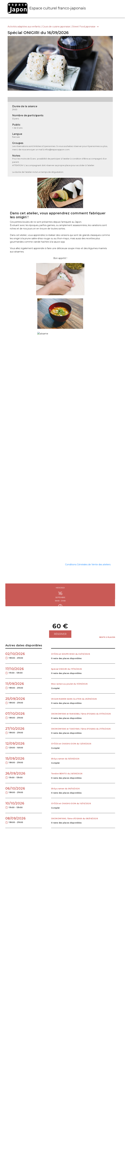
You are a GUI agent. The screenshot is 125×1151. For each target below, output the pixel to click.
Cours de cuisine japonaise (56, 26)
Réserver (60, 634)
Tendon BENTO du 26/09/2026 (66, 774)
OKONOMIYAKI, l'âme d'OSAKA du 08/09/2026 (74, 819)
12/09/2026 (15, 745)
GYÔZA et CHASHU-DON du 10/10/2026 (71, 803)
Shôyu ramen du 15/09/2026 (65, 759)
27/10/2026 (14, 730)
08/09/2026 (15, 820)
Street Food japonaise (83, 26)
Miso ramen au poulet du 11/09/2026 (69, 684)
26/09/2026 (15, 775)
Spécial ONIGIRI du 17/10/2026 (66, 669)
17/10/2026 (14, 670)
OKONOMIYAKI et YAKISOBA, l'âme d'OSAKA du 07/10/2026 (81, 714)
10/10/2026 (14, 805)
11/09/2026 (14, 685)
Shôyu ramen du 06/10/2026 (65, 789)
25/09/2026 (15, 700)
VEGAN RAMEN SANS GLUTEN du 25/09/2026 (74, 699)
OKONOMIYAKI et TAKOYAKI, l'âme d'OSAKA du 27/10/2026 (81, 729)
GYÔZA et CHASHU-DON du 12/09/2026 (71, 744)
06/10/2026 (15, 790)
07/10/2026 (15, 715)
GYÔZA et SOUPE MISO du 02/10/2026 (70, 654)
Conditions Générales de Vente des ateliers (88, 564)
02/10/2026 (15, 655)
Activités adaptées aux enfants (24, 26)
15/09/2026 (14, 760)
